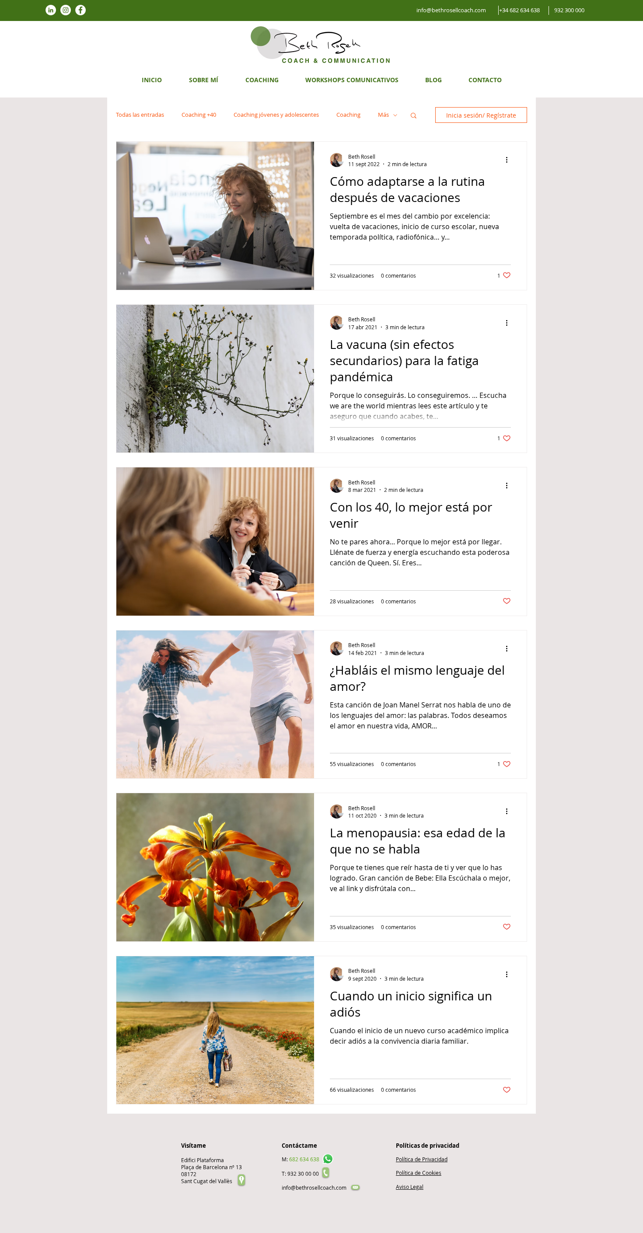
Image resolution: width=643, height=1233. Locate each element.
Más (383, 114)
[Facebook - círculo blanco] (80, 10)
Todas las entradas (140, 114)
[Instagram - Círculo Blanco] (65, 10)
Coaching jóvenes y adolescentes (276, 114)
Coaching (348, 114)
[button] (413, 116)
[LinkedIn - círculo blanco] (50, 10)
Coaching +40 (199, 114)
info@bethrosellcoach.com (314, 1187)
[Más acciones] (509, 160)
